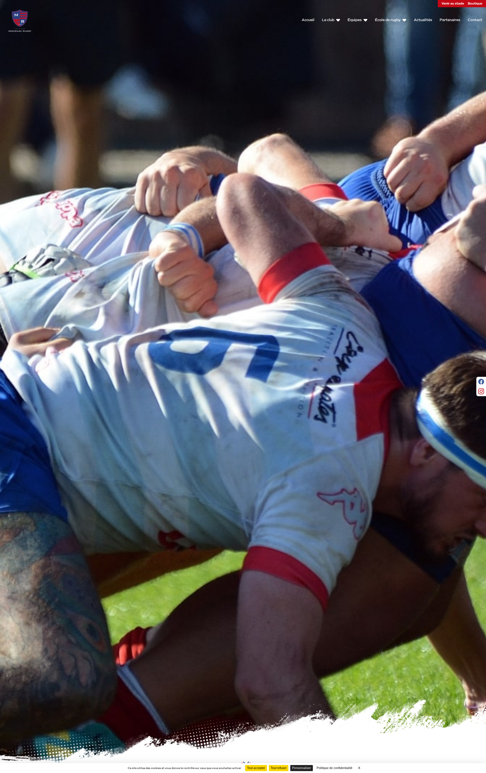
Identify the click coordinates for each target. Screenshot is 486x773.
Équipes (355, 20)
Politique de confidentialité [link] (334, 768)
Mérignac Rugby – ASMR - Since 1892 (20, 20)
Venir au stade (453, 3)
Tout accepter (256, 768)
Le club (328, 20)
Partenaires (450, 20)
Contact (475, 20)
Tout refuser (278, 768)
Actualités (423, 20)
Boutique (475, 3)
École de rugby (388, 20)
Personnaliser (301, 768)
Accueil (308, 20)
